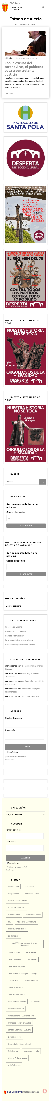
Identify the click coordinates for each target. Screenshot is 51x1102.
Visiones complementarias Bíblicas (20, 645)
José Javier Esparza (16, 966)
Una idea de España (13, 627)
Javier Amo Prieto (15, 988)
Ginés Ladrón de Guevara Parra (21, 1016)
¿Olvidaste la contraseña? (16, 756)
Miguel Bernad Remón (17, 929)
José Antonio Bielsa (16, 995)
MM (9, 922)
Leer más (9, 93)
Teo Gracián (29, 887)
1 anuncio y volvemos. (29, 696)
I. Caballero (36, 1002)
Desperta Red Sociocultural (19, 1044)
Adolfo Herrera (14, 1065)
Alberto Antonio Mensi (17, 1058)
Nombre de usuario (13, 718)
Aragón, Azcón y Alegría (15, 631)
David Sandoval (14, 1037)
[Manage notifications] (45, 1091)
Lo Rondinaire (13, 936)
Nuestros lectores (33, 915)
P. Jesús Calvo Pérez (16, 908)
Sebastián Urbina (32, 894)
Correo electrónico (15, 512)
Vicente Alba (13, 887)
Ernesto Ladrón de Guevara (19, 1030)
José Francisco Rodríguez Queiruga (22, 973)
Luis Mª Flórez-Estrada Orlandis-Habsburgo (25, 944)
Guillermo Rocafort (16, 1009)
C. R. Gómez (13, 1051)
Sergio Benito (13, 894)
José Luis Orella (14, 959)
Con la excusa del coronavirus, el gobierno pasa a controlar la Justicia (24, 68)
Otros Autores (14, 915)
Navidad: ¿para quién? (14, 636)
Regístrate (9, 759)
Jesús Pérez (31, 952)
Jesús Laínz (32, 959)
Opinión (34, 58)
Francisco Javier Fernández (19, 1023)
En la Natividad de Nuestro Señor (19, 640)
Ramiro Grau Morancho (17, 901)
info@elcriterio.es (30, 1092)
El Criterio (15, 3)
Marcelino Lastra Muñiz (26, 922)
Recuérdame (12, 752)
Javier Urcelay (14, 952)
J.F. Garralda (13, 980)
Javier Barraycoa (31, 980)
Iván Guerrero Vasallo (17, 1002)
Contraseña (10, 730)
